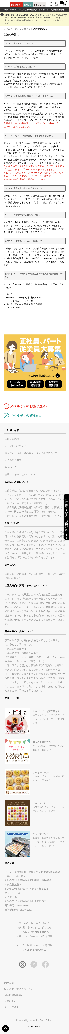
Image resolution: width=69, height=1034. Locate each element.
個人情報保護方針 (14, 995)
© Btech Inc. (34, 1026)
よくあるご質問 (13, 460)
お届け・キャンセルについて (20, 474)
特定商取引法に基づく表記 (18, 989)
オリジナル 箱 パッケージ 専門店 (34, 947)
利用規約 (9, 983)
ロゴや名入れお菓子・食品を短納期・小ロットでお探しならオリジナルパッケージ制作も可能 (34, 930)
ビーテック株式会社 (15, 872)
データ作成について (15, 446)
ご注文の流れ (12, 439)
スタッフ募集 (11, 1007)
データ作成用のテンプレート (18, 113)
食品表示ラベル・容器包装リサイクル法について (31, 453)
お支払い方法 (12, 467)
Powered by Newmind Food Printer (34, 1020)
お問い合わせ (15, 87)
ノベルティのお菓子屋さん (17, 29)
